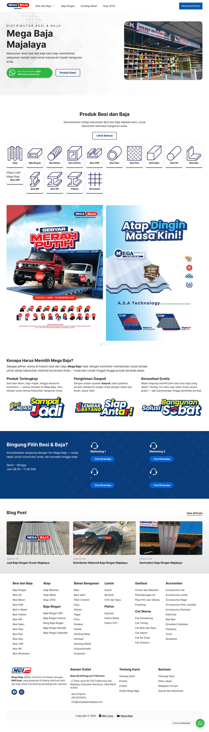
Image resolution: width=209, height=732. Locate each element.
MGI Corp (108, 715)
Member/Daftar (190, 5)
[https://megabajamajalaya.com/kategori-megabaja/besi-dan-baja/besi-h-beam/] (74, 182)
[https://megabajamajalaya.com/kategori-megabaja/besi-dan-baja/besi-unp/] (15, 177)
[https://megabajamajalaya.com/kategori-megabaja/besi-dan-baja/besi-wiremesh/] (94, 182)
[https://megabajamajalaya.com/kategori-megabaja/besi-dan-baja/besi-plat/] (134, 156)
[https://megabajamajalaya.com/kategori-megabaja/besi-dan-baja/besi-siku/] (194, 156)
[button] (101, 344)
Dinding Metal (89, 5)
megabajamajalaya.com (90, 701)
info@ (74, 701)
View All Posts (194, 513)
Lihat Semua (105, 135)
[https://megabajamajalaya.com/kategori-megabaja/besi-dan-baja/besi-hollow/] (74, 156)
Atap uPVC (109, 5)
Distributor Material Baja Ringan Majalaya (100, 562)
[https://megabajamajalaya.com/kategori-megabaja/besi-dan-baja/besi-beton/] (54, 156)
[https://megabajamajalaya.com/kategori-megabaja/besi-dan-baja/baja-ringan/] (34, 156)
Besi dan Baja (43, 5)
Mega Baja (127, 715)
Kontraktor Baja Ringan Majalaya (161, 562)
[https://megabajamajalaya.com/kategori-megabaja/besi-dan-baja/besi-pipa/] (114, 156)
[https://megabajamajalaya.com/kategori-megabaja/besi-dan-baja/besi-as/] (174, 156)
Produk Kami (68, 72)
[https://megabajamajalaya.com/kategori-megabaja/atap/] (15, 156)
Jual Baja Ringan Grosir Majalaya (28, 562)
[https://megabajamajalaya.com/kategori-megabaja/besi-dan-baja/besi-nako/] (154, 156)
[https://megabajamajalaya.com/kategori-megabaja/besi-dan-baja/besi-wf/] (54, 182)
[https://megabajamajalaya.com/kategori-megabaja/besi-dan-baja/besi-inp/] (34, 182)
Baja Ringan (68, 5)
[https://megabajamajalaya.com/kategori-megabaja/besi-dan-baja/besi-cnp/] (94, 156)
